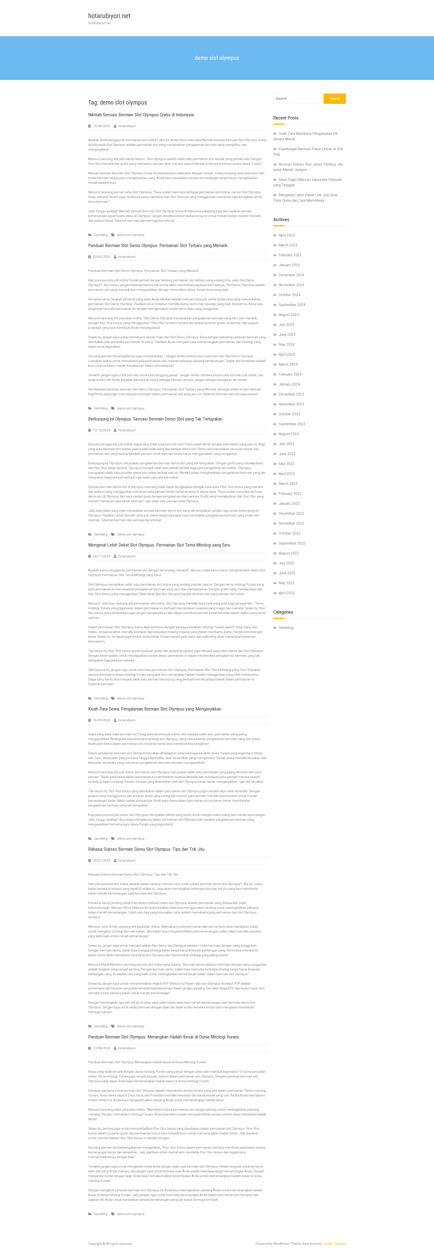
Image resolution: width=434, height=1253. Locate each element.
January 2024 (289, 384)
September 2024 (292, 305)
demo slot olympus (130, 235)
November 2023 (291, 404)
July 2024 (286, 325)
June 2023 (287, 454)
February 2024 (290, 374)
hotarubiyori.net (109, 16)
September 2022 (292, 543)
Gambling (101, 235)
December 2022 (291, 513)
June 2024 (287, 334)
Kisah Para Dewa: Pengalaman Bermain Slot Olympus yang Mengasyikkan (154, 709)
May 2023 (287, 464)
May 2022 (287, 583)
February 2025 (290, 255)
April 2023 (287, 474)
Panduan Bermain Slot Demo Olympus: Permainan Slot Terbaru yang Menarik (157, 245)
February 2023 (290, 493)
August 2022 (289, 553)
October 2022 (289, 533)
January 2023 (289, 503)
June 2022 (287, 573)
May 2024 (287, 344)
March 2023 (288, 484)
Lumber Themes (334, 1244)
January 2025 (289, 265)
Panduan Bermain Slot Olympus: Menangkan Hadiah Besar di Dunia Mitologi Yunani (163, 1037)
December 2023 (291, 394)
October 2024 (289, 295)
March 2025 (288, 245)
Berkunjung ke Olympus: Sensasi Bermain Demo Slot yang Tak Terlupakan (155, 419)
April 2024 (287, 354)
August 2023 (289, 434)
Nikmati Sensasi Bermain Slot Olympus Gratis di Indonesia (141, 114)
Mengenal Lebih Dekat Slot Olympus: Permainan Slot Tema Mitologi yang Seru (159, 545)
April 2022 (287, 593)
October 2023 (289, 414)
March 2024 (288, 364)
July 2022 (286, 563)
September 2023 (292, 424)
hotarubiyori (127, 126)
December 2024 (291, 275)
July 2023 (286, 444)
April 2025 (287, 235)
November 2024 (291, 285)
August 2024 (289, 315)
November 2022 (291, 523)
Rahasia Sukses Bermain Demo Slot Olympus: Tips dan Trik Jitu (146, 849)
